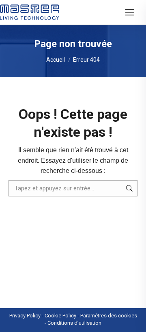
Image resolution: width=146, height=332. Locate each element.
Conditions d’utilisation (74, 323)
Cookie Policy (60, 316)
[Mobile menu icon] (130, 12)
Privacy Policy (25, 316)
